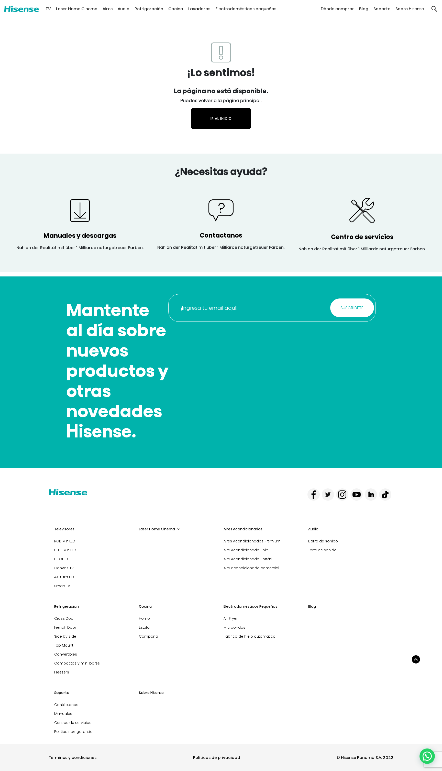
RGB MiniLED (64, 541)
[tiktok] (385, 494)
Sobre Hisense (409, 9)
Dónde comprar (337, 9)
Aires (108, 9)
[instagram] (342, 494)
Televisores (64, 529)
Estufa (144, 627)
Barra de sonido (323, 541)
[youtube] (356, 494)
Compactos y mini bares (77, 663)
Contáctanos (66, 704)
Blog (363, 9)
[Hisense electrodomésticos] (21, 9)
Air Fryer (231, 618)
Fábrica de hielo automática (249, 636)
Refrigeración (149, 9)
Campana (148, 636)
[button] (434, 9)
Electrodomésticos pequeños (245, 9)
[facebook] (313, 494)
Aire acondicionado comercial (251, 568)
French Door (65, 627)
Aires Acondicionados (243, 529)
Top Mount (63, 645)
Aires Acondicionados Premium (252, 541)
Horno (144, 618)
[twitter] (328, 494)
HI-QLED (61, 559)
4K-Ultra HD (64, 577)
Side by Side (65, 636)
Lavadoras (199, 9)
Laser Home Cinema (76, 9)
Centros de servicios (72, 722)
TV (48, 9)
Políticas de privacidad (216, 757)
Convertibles (65, 654)
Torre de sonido (322, 550)
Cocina (175, 9)
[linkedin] (371, 494)
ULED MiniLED (65, 550)
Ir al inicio (221, 118)
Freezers (61, 672)
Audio (123, 9)
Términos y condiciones (72, 757)
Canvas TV (64, 568)
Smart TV (62, 585)
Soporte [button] (381, 9)
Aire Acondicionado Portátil (248, 559)
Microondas (234, 627)
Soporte (61, 692)
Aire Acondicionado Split (246, 550)
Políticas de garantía (73, 731)
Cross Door (64, 618)
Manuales (63, 713)
